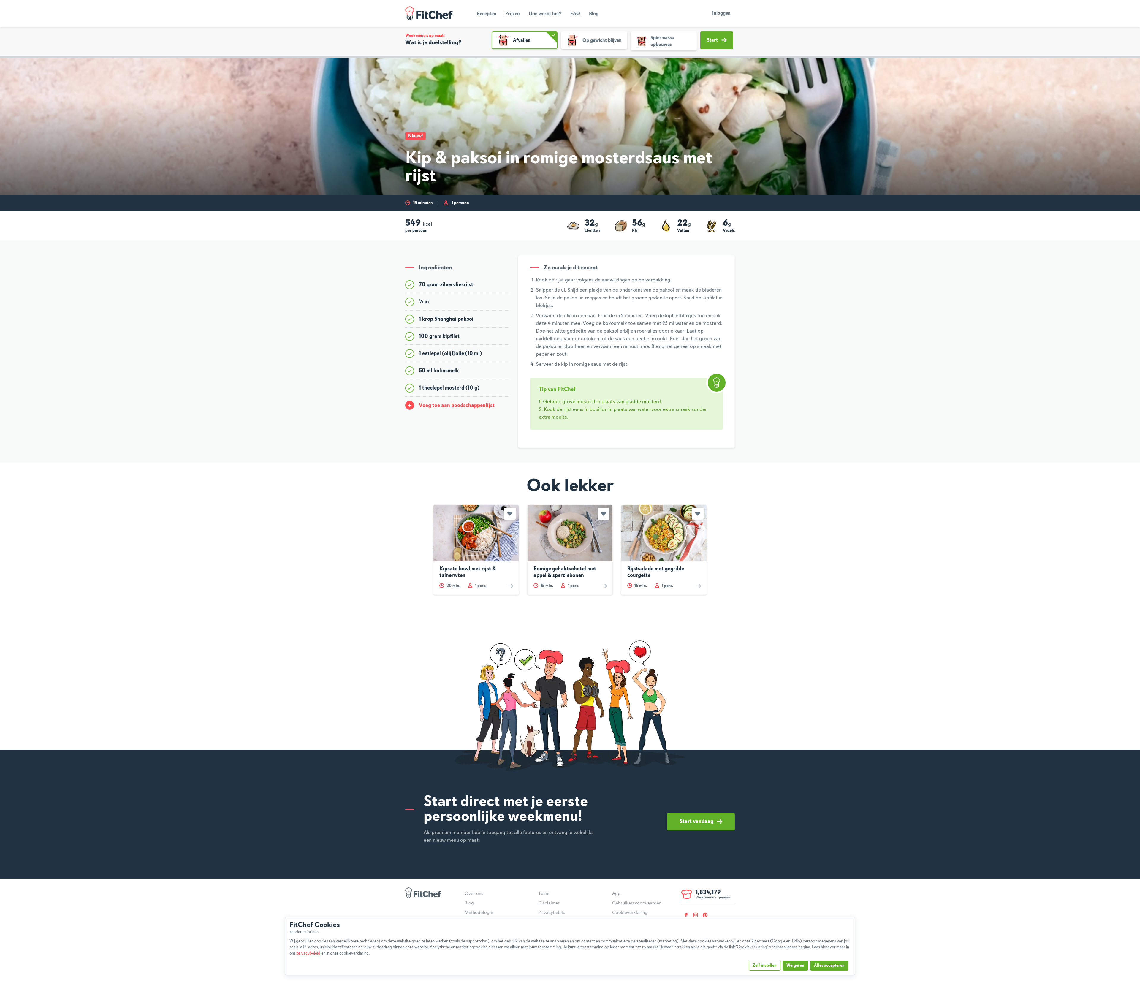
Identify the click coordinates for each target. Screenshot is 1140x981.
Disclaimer (549, 903)
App (616, 893)
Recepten (486, 14)
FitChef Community (429, 13)
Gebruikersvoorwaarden (636, 903)
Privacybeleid (552, 912)
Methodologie (479, 912)
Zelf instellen (765, 965)
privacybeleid (308, 953)
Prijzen (512, 14)
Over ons (474, 893)
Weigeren (795, 965)
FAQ (575, 14)
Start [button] (712, 40)
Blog (593, 14)
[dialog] (570, 946)
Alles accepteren (829, 965)
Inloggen (721, 13)
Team (543, 893)
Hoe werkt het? (545, 14)
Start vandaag (696, 821)
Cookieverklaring (629, 912)
